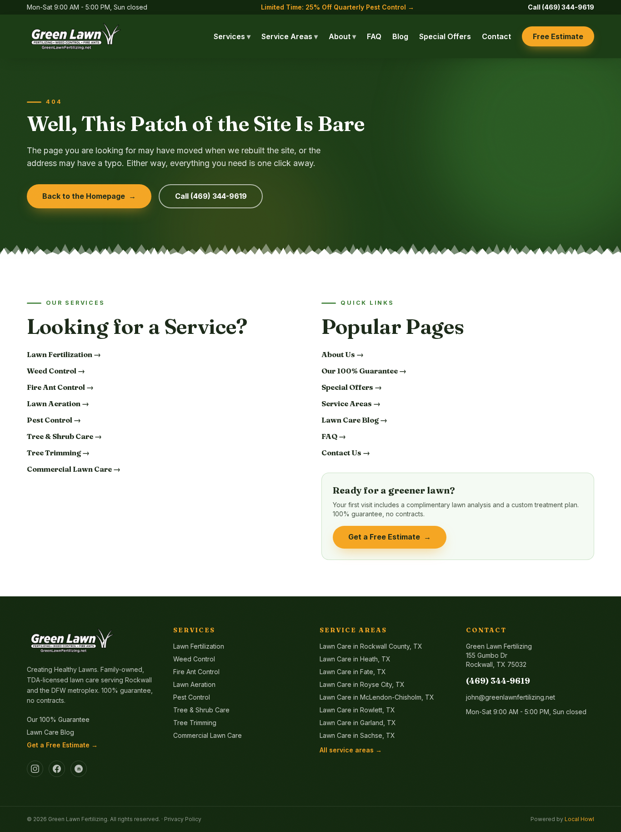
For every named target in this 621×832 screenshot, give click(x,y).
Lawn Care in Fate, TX (353, 672)
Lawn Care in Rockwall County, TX (371, 646)
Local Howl (579, 819)
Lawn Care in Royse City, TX (362, 684)
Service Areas (289, 36)
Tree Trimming (194, 722)
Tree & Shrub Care (201, 710)
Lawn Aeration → (58, 403)
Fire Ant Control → (60, 387)
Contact (496, 36)
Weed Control (194, 659)
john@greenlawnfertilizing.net (510, 697)
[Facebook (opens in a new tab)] (57, 769)
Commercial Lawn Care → (73, 469)
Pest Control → (54, 419)
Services (232, 36)
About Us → (342, 354)
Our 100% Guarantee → (363, 370)
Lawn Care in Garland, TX (358, 722)
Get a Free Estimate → (62, 745)
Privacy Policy (182, 819)
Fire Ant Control (196, 672)
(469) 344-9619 (498, 681)
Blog (400, 36)
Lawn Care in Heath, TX (355, 659)
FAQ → (333, 436)
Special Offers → (351, 387)
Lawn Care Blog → (354, 419)
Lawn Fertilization (198, 646)
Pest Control (191, 697)
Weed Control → (56, 370)
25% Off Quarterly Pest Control (337, 7)
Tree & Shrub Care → (64, 436)
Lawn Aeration (194, 684)
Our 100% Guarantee (58, 719)
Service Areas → (351, 403)
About (342, 36)
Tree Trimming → (58, 452)
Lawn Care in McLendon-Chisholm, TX (377, 697)
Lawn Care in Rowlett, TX (357, 710)
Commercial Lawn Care (207, 735)
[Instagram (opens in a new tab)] (35, 769)
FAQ (374, 36)
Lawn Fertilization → (64, 354)
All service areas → (351, 750)
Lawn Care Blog (50, 732)
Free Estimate (558, 36)
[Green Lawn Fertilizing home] (76, 36)
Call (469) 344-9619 (561, 7)
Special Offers (445, 36)
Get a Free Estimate (389, 536)
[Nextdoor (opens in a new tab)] (78, 769)
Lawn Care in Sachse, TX (357, 735)
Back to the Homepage (89, 196)
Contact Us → (345, 452)
